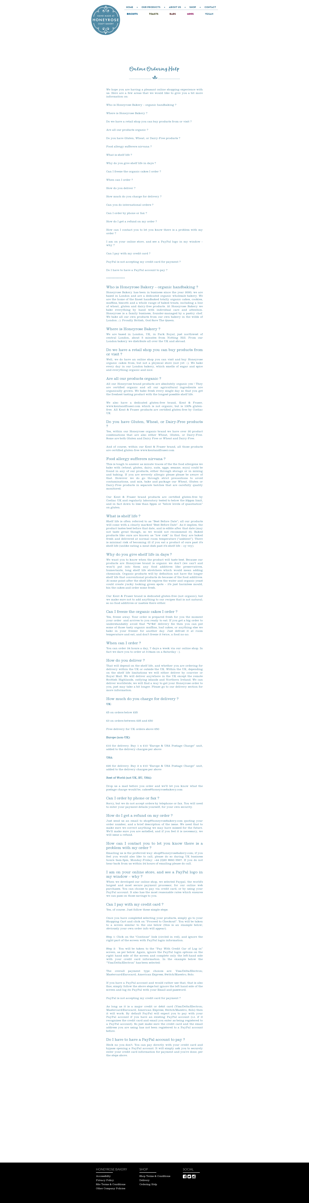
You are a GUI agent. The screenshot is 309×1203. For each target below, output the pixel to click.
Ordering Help (148, 1185)
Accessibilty (103, 1176)
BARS (173, 14)
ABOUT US (175, 7)
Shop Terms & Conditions (154, 1176)
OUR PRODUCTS (150, 7)
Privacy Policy (105, 1180)
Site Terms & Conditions (110, 1185)
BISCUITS (132, 14)
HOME (129, 7)
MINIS (190, 14)
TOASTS (153, 14)
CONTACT (210, 7)
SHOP (192, 7)
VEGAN (209, 14)
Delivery (144, 1180)
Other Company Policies (110, 1189)
